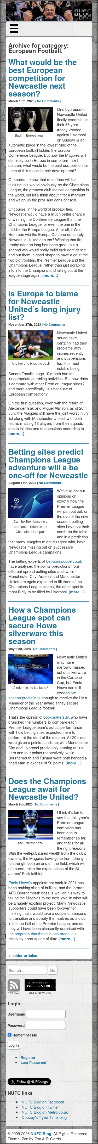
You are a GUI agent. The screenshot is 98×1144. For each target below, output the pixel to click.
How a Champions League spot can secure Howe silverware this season (42, 625)
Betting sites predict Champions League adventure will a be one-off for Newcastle (48, 463)
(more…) (50, 275)
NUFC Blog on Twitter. (41, 1107)
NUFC (33, 992)
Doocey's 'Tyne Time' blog (44, 1117)
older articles (22, 955)
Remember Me (24, 1035)
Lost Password (33, 1062)
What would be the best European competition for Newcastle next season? (42, 77)
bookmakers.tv (56, 717)
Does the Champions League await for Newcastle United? (47, 788)
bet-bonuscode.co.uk (64, 561)
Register (28, 1057)
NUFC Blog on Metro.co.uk (45, 1112)
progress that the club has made (42, 933)
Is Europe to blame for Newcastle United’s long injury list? (44, 305)
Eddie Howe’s (20, 882)
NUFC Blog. (41, 1133)
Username (16, 1013)
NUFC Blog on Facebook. (43, 1101)
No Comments (48, 101)
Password (16, 1025)
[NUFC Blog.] (49, 11)
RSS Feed (14, 993)
